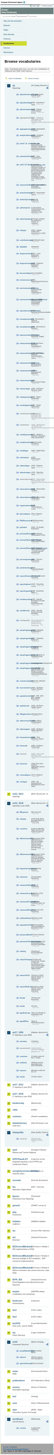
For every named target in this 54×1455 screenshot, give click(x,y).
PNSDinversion (25, 521)
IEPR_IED (17, 1280)
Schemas (7, 39)
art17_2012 (17, 1084)
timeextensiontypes (25, 737)
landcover (17, 1301)
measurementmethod (25, 371)
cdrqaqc (23, 230)
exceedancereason (25, 327)
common (16, 1116)
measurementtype (25, 380)
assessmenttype (25, 193)
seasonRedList (25, 987)
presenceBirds (25, 935)
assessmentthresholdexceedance (25, 185)
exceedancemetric (25, 319)
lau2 (14, 1317)
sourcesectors (25, 688)
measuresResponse (25, 910)
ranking (23, 951)
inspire (15, 1291)
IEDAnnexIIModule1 (21, 1246)
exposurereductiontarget (25, 335)
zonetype (23, 782)
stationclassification (25, 721)
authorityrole (25, 208)
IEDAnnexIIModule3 (21, 1256)
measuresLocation (25, 893)
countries (23, 829)
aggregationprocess (25, 129)
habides (16, 1221)
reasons (23, 1070)
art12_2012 (17, 794)
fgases (15, 1196)
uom (14, 1403)
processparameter (25, 559)
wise (14, 1410)
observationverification (25, 497)
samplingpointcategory (25, 647)
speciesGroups (25, 1363)
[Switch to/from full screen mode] (38, 6)
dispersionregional (25, 263)
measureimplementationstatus (25, 353)
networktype (24, 466)
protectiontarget (25, 568)
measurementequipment (25, 363)
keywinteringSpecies (25, 869)
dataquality (17, 1132)
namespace (24, 457)
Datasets (6, 25)
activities (23, 1041)
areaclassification (25, 156)
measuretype (25, 389)
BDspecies (24, 812)
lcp (13, 1333)
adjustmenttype (25, 103)
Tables (5, 30)
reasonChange (25, 960)
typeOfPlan (24, 1021)
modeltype (24, 451)
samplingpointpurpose (25, 655)
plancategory (25, 514)
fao (14, 1187)
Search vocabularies (15, 78)
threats (22, 998)
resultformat (24, 611)
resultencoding (25, 599)
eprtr (14, 1150)
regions (23, 1357)
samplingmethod (25, 638)
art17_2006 (17, 1032)
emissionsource (25, 280)
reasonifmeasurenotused (25, 576)
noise (15, 1371)
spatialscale (24, 706)
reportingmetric (25, 591)
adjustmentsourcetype (25, 94)
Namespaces (8, 52)
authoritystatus (25, 219)
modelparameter (25, 435)
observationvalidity (25, 489)
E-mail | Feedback (10, 1447)
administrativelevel (25, 109)
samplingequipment (25, 630)
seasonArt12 (25, 975)
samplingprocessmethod (25, 668)
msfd (14, 1342)
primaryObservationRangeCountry (25, 548)
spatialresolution (25, 696)
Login (34, 6)
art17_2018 (17, 1094)
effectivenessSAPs (25, 854)
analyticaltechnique (25, 135)
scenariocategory (25, 681)
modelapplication (25, 405)
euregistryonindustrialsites (21, 1171)
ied (13, 1237)
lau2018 (16, 1323)
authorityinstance (25, 200)
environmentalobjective (25, 288)
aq (13, 85)
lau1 (14, 1310)
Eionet (13, 16)
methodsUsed (25, 918)
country (23, 1428)
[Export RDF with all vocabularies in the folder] (47, 88)
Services (6, 48)
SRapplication (25, 714)
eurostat (16, 1180)
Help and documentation (12, 21)
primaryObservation (25, 534)
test (14, 1396)
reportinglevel (25, 584)
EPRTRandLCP (20, 1159)
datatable (23, 247)
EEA (14, 2)
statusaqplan (25, 729)
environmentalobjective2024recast (25, 300)
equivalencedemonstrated (25, 311)
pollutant (23, 527)
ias (13, 1231)
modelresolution (25, 442)
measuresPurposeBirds (25, 902)
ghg (14, 1212)
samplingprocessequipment (25, 663)
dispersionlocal (25, 254)
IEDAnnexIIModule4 (21, 1268)
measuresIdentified (25, 885)
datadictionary (19, 1123)
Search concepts (33, 78)
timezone (23, 764)
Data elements (8, 34)
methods (23, 1063)
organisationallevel (25, 505)
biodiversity (18, 1103)
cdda (14, 1110)
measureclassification (25, 343)
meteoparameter (25, 397)
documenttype (25, 273)
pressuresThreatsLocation (25, 941)
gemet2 (16, 1205)
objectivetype (25, 472)
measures (24, 877)
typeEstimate (25, 1013)
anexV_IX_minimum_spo (25, 144)
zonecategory (25, 775)
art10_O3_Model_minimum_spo (25, 165)
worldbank (17, 1419)
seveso (16, 1387)
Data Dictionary (22, 16)
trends (22, 1006)
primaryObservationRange (25, 540)
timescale (23, 746)
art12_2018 (17, 803)
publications (18, 1380)
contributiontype (25, 240)
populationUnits (25, 925)
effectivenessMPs (25, 839)
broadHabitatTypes (25, 1351)
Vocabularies (8, 43)
